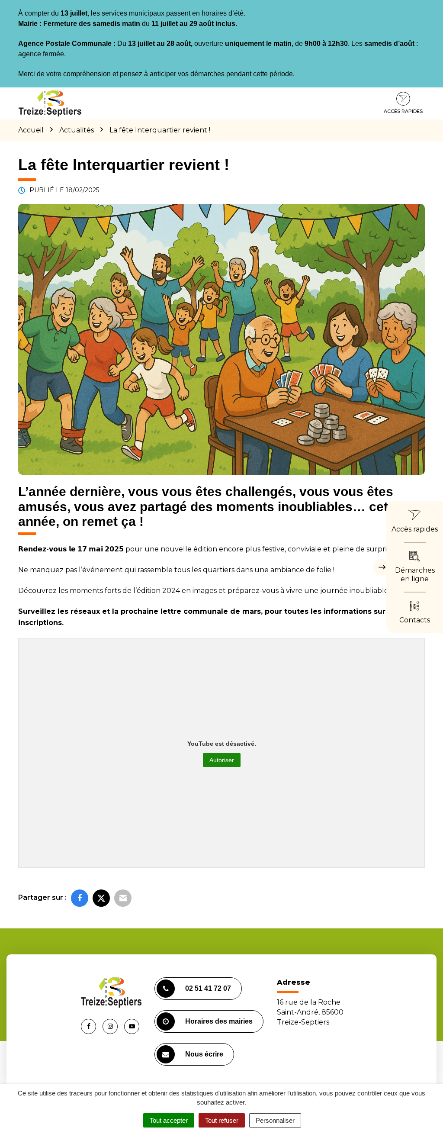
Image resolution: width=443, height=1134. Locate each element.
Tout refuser (221, 1120)
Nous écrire (204, 1054)
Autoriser (221, 760)
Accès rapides (403, 111)
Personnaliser (275, 1120)
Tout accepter (169, 1120)
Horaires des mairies (219, 1021)
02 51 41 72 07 (208, 988)
